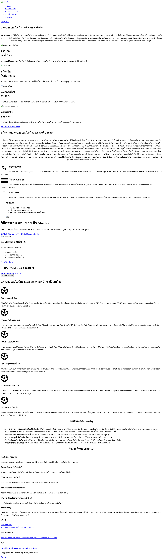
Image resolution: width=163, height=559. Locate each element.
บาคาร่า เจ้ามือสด (26, 538)
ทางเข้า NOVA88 (12, 12)
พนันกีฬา (4, 548)
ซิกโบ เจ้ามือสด (51, 538)
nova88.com (5, 273)
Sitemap (4, 557)
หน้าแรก (8, 6)
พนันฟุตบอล (12, 548)
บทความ (8, 17)
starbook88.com (15, 273)
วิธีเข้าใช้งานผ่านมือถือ (29, 234)
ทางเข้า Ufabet (10, 9)
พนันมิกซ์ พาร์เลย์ (30, 548)
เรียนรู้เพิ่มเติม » (7, 262)
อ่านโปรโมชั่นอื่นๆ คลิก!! (10, 127)
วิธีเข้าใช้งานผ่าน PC (11, 234)
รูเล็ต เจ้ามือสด (39, 538)
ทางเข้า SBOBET (12, 14)
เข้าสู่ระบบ (5, 22)
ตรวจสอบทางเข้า (7, 276)
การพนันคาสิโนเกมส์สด (10, 538)
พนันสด (20, 548)
